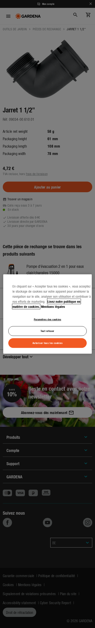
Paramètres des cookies (47, 319)
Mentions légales (53, 306)
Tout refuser (47, 331)
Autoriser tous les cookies (48, 343)
